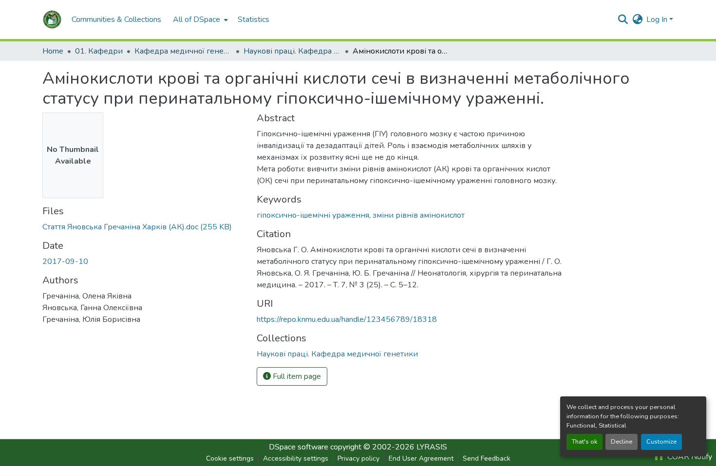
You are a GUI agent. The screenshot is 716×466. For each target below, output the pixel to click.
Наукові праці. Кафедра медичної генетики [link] (292, 51)
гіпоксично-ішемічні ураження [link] (313, 215)
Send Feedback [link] (486, 458)
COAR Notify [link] (688, 456)
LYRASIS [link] (431, 447)
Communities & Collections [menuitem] (116, 19)
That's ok (584, 441)
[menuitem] (199, 19)
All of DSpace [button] (196, 19)
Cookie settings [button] (230, 458)
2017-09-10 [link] (65, 261)
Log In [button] (657, 19)
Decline (621, 441)
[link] (143, 227)
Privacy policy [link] (358, 458)
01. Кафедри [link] (99, 51)
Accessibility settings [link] (295, 458)
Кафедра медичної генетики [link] (183, 51)
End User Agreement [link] (421, 458)
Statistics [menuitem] (253, 19)
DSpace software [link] (298, 447)
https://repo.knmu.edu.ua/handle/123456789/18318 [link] (347, 319)
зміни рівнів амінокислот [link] (419, 215)
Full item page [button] (296, 376)
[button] (52, 19)
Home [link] (52, 51)
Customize (661, 441)
